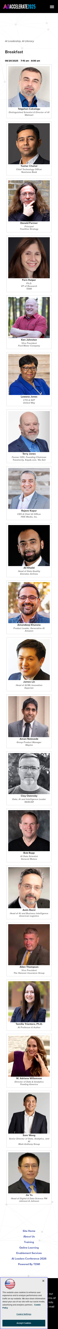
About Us (29, 1237)
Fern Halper (29, 280)
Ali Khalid (29, 568)
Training (29, 1242)
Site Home (29, 1231)
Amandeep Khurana (29, 625)
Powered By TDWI (29, 1264)
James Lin (29, 682)
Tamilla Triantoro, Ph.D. (29, 1024)
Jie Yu (29, 1195)
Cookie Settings (23, 1314)
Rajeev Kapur (29, 510)
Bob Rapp (29, 853)
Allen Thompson (29, 967)
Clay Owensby (29, 796)
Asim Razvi (29, 910)
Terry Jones (29, 454)
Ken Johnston (29, 340)
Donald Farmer (29, 223)
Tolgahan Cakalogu (29, 109)
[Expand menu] (52, 8)
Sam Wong (29, 1135)
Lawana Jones (29, 396)
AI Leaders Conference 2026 (29, 1259)
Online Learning (29, 1248)
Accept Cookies (24, 1323)
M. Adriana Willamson (29, 1078)
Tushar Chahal (29, 166)
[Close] (43, 1280)
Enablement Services (29, 1253)
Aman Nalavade (29, 739)
